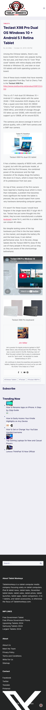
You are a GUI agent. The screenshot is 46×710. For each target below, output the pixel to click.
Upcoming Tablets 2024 (13, 623)
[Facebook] (18, 372)
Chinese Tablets (10, 379)
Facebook (7, 678)
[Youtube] (24, 372)
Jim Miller (9, 48)
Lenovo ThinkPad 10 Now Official (20, 452)
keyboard (7, 219)
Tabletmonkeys (9, 584)
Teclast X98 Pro (34, 379)
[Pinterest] (27, 372)
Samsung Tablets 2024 (13, 626)
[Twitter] (21, 372)
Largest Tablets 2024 (12, 629)
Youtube (6, 685)
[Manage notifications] (41, 705)
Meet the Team (9, 649)
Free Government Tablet (13, 617)
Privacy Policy (8, 652)
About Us (7, 645)
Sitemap (6, 663)
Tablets (6, 23)
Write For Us (8, 659)
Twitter (6, 681)
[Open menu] (44, 8)
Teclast (22, 379)
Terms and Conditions (12, 656)
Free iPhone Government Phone (16, 620)
